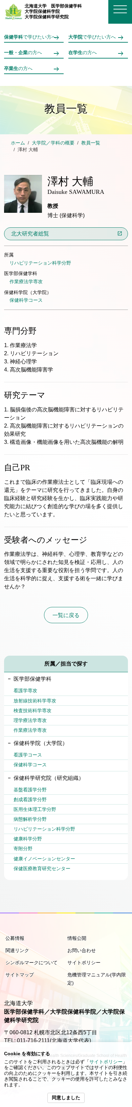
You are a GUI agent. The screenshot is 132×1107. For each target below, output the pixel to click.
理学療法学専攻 (30, 720)
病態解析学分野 (30, 819)
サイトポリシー (106, 1061)
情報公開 (76, 938)
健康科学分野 (28, 838)
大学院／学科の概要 (53, 142)
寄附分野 (23, 848)
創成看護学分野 (30, 799)
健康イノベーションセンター (44, 858)
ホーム (18, 142)
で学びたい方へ (30, 37)
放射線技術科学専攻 (35, 700)
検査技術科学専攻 (32, 710)
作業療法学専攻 (26, 281)
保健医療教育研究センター (42, 868)
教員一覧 (90, 142)
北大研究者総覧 (30, 233)
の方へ (23, 52)
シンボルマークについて (31, 962)
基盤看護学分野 (30, 789)
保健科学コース (26, 300)
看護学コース (28, 755)
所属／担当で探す (66, 664)
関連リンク (17, 950)
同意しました (66, 1097)
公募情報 (14, 938)
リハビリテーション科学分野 (40, 263)
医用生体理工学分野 (35, 809)
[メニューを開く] (120, 9)
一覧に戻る (66, 615)
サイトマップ (19, 974)
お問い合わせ (81, 950)
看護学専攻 (25, 690)
